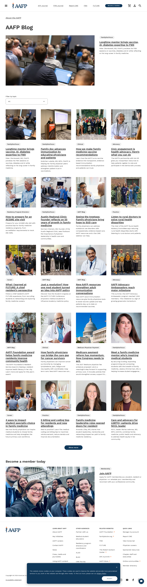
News (55, 550)
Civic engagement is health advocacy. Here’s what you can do (125, 152)
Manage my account (131, 532)
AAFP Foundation (106, 532)
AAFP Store (103, 561)
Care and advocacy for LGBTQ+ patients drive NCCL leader (124, 423)
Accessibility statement (14, 580)
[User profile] (134, 5)
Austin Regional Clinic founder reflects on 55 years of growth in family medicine (56, 221)
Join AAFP (105, 473)
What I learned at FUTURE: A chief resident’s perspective (19, 287)
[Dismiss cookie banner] (116, 567)
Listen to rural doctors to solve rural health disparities (126, 219)
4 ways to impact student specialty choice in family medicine (20, 423)
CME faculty (80, 562)
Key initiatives (58, 536)
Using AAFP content (60, 561)
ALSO (78, 553)
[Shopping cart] (129, 5)
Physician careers (129, 545)
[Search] (140, 5)
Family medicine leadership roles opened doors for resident (90, 423)
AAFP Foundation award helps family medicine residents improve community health (20, 356)
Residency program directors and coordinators (83, 545)
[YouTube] (127, 580)
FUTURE (96, 6)
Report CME (73, 6)
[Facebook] (133, 580)
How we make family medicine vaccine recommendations (88, 152)
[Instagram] (121, 580)
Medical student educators (82, 537)
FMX (85, 6)
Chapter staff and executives (129, 555)
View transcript (129, 541)
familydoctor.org (105, 536)
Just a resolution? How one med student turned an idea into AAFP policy (55, 287)
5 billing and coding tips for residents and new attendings (55, 423)
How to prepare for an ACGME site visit (19, 218)
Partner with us (82, 532)
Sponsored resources (131, 550)
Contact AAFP (58, 545)
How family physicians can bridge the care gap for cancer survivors (55, 355)
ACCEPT (109, 578)
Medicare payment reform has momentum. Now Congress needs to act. (90, 356)
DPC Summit (104, 557)
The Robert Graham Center (107, 551)
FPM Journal (58, 6)
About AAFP (57, 532)
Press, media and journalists (59, 555)
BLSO (78, 557)
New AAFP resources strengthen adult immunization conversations (88, 289)
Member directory (130, 566)
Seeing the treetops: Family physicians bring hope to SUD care (90, 219)
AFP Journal (43, 6)
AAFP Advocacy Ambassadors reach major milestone (123, 287)
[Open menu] (6, 5)
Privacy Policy (101, 573)
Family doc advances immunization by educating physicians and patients (53, 153)
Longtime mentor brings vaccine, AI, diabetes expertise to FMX (119, 43)
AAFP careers (58, 541)
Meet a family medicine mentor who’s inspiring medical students (125, 355)
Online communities (131, 561)
